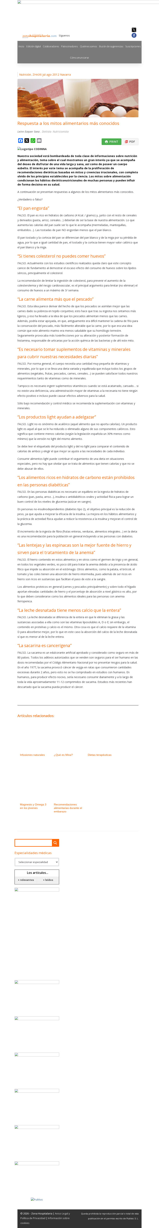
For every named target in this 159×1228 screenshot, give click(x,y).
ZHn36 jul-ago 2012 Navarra (52, 74)
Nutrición (25, 74)
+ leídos (48, 880)
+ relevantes (26, 880)
